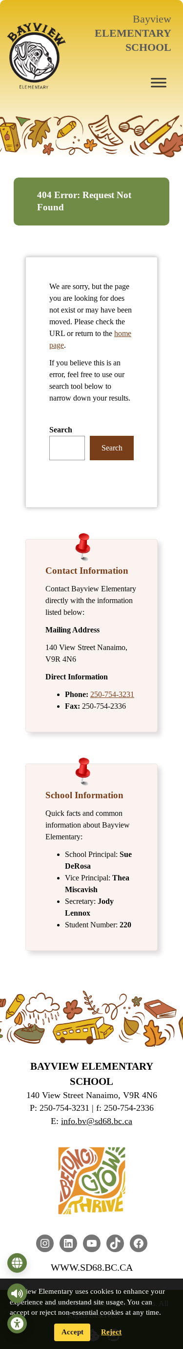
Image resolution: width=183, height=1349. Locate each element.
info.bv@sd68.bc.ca (96, 1121)
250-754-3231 (112, 694)
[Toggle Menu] (158, 82)
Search (60, 430)
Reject (111, 1332)
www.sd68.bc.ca (92, 1267)
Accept (72, 1332)
